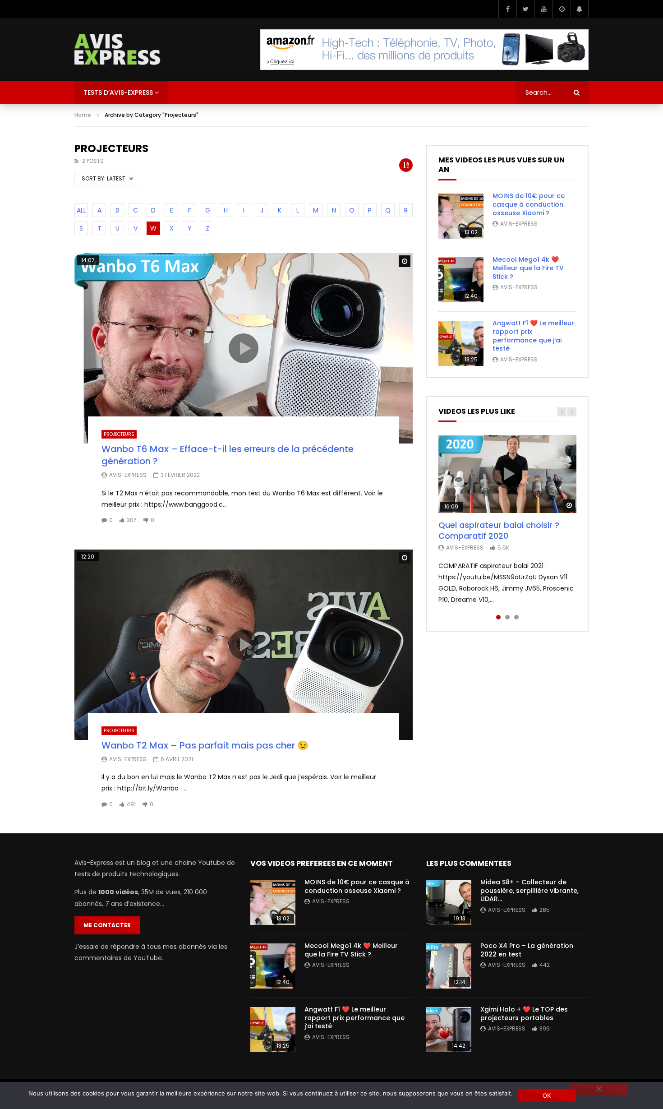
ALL (81, 210)
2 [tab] (507, 617)
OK (547, 1095)
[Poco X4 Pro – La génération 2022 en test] (448, 966)
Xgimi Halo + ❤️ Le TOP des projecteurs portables (524, 1013)
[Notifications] (580, 9)
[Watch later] (561, 9)
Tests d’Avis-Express (118, 92)
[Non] (598, 1089)
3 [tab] (516, 617)
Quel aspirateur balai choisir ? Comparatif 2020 (498, 530)
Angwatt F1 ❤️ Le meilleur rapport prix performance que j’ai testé (533, 336)
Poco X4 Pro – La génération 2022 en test (526, 950)
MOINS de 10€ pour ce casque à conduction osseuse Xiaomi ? (529, 204)
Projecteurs (119, 434)
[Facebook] (507, 9)
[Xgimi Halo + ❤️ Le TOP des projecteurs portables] (448, 1029)
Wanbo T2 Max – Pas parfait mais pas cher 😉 (204, 745)
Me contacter (107, 925)
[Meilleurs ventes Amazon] (424, 49)
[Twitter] (525, 9)
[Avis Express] (117, 49)
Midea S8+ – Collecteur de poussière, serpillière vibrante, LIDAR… (529, 891)
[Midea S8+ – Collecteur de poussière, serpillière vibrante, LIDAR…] (448, 902)
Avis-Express (128, 475)
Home (82, 115)
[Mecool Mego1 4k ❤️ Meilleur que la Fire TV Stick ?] (460, 279)
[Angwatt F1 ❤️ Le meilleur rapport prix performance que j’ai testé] (460, 343)
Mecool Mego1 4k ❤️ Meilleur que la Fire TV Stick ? (528, 268)
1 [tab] (498, 617)
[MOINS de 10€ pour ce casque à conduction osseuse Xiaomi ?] (460, 216)
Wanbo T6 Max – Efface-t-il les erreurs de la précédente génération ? (227, 455)
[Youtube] (543, 9)
